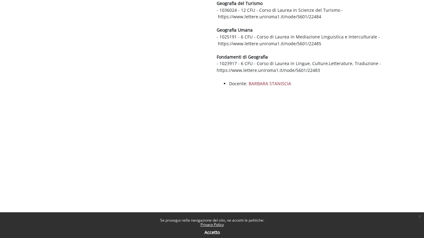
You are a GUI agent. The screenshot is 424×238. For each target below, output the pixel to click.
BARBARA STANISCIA (270, 83)
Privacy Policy (212, 224)
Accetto (212, 232)
